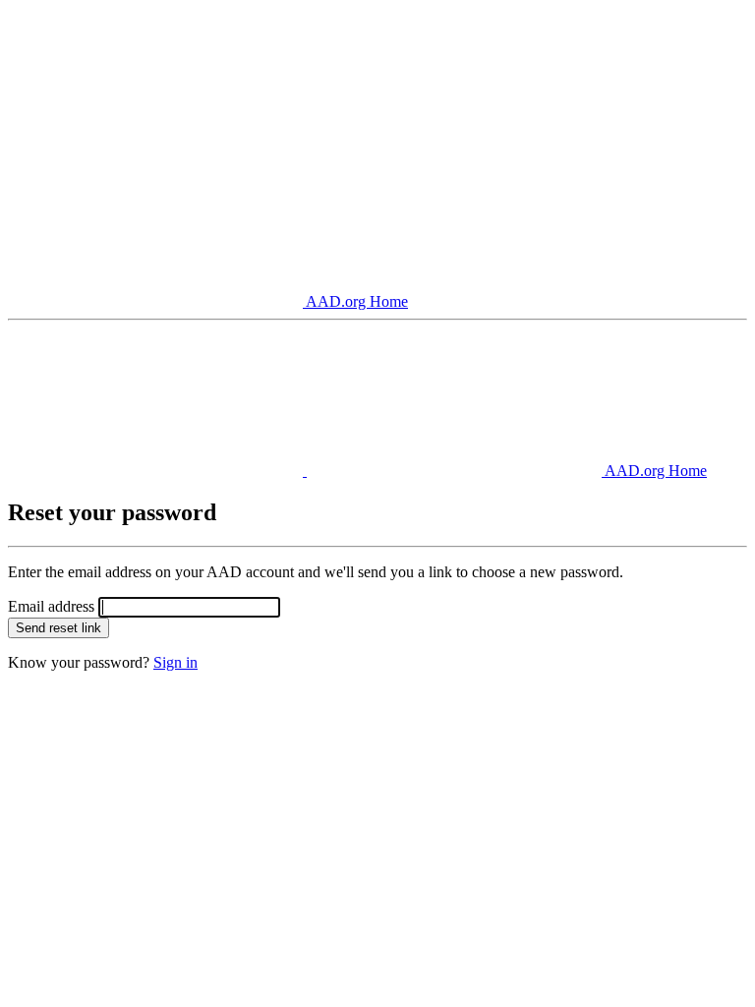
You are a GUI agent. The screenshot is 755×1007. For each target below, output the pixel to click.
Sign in (175, 662)
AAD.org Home (355, 301)
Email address (51, 606)
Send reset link (58, 628)
